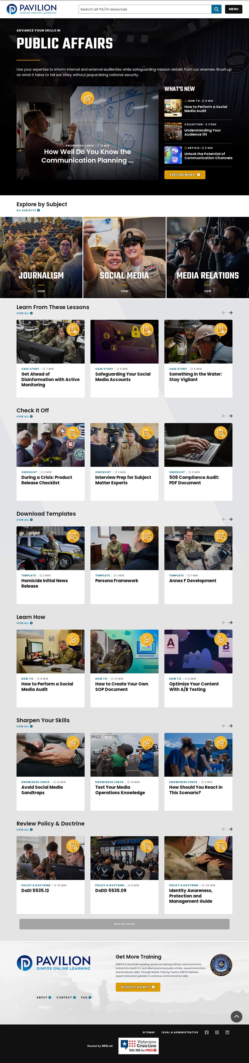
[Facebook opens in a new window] (207, 1033)
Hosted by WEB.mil (100, 1045)
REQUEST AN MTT (135, 987)
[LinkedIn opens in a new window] (227, 1033)
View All (23, 313)
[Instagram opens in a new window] (217, 1033)
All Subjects (26, 210)
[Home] (31, 9)
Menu (234, 9)
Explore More (182, 175)
